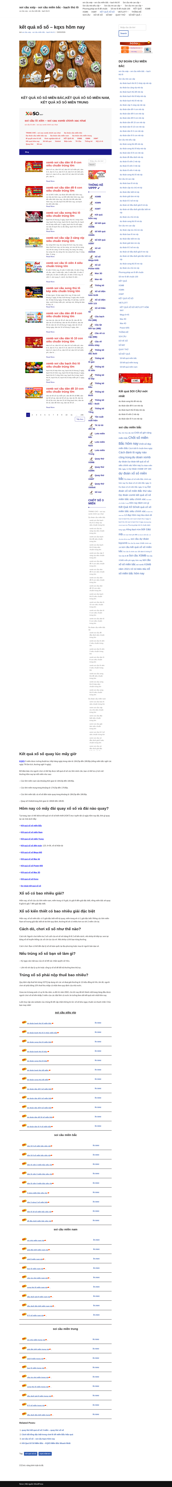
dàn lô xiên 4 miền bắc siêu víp (39, 1183)
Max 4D (123, 323)
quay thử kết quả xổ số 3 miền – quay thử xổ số (43, 1430)
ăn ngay (96, 1405)
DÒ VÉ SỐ (98, 15)
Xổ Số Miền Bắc (138, 569)
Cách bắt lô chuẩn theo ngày (140, 448)
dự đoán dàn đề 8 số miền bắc (39, 1108)
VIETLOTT (123, 303)
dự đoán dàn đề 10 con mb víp (132, 122)
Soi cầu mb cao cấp (127, 79)
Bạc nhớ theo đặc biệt (126, 433)
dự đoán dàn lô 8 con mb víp (131, 153)
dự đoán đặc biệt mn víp (130, 239)
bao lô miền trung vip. (37, 1368)
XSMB (147, 9)
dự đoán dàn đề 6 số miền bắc (39, 1098)
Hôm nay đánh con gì (139, 503)
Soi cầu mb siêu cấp (127, 140)
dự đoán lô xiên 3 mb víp (130, 166)
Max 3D (123, 319)
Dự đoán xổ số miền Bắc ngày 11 (138, 483)
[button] (140, 2)
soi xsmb (140, 564)
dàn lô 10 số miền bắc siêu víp (39, 1212)
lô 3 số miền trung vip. (37, 1405)
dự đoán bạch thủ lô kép (37, 1051)
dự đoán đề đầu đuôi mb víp (131, 157)
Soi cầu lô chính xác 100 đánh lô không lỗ (137, 551)
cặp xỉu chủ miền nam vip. (38, 1278)
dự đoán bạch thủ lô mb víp (131, 101)
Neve (21, 1484)
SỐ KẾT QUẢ (124, 354)
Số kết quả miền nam (128, 367)
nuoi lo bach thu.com (126, 519)
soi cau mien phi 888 (130, 535)
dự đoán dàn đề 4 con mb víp (132, 109)
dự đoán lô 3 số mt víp (129, 201)
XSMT (94, 12)
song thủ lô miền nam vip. (38, 1287)
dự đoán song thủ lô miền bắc (39, 1042)
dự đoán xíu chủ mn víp (129, 268)
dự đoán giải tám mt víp (129, 196)
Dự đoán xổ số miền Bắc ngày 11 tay (133, 487)
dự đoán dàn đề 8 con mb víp (132, 118)
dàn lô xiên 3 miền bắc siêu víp (39, 1174)
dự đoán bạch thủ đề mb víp (131, 92)
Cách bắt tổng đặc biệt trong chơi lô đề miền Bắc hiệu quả (47, 1435)
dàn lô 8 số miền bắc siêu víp (39, 1155)
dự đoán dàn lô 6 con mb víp (131, 135)
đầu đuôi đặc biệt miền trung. (40, 1415)
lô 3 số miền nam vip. (36, 1315)
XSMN (85, 12)
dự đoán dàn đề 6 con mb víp (132, 114)
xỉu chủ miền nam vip (35, 1240)
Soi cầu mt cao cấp (126, 179)
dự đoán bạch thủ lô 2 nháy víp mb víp (135, 83)
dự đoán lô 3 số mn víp (129, 247)
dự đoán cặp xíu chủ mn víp (131, 230)
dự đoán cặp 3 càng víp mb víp (132, 105)
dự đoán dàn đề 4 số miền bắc (39, 1089)
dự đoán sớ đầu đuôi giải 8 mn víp (134, 252)
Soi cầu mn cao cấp (127, 226)
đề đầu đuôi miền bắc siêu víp (39, 1221)
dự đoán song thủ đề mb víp (131, 144)
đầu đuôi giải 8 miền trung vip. (40, 1396)
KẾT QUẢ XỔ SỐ (107, 12)
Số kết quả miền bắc (128, 358)
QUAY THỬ (120, 15)
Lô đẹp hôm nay (132, 515)
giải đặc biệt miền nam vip (37, 1250)
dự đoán (123, 461)
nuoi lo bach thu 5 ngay (135, 522)
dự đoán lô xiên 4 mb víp (130, 170)
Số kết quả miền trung (129, 363)
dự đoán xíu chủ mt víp (129, 217)
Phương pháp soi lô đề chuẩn (95, 9)
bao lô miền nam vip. (36, 1269)
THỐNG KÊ (136, 12)
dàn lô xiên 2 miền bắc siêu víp (39, 1165)
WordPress (38, 1484)
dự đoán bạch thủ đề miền (38, 1070)
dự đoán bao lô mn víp (129, 234)
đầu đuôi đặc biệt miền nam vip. (41, 1306)
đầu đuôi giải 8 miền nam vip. (40, 1297)
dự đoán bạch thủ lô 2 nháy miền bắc (42, 1033)
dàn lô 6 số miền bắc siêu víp (39, 1146)
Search (123, 33)
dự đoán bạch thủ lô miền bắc (39, 1023)
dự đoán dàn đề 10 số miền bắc (39, 1117)
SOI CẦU (86, 15)
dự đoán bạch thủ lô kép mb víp (133, 96)
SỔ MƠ (109, 15)
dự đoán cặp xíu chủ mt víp (131, 188)
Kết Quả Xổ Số (30, 1454)
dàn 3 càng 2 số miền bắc (37, 1202)
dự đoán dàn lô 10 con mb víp (132, 127)
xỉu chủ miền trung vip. (37, 1340)
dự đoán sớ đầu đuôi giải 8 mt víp (134, 205)
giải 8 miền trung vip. (36, 1359)
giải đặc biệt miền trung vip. (39, 1349)
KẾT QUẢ (137, 9)
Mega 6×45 (124, 315)
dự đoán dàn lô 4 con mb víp (131, 131)
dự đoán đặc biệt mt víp (129, 192)
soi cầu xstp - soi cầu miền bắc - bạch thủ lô (38, 32)
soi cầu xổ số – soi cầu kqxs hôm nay (38, 1439)
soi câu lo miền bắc (143, 534)
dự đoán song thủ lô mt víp (131, 221)
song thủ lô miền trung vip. (39, 1387)
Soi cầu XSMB (137, 555)
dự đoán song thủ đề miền (37, 1080)
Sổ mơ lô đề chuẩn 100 (120, 9)
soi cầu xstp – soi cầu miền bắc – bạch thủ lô (101, 3)
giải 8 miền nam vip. (36, 1259)
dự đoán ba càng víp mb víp (131, 88)
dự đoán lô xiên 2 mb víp (130, 162)
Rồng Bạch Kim (133, 529)
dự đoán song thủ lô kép (37, 1061)
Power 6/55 (124, 328)
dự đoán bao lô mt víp (129, 183)
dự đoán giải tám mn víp (130, 243)
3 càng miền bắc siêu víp (37, 1193)
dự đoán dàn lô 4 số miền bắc (39, 1127)
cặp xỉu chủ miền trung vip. (39, 1377)
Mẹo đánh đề (146, 515)
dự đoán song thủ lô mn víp (131, 264)
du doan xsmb (141, 457)
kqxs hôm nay (45, 1454)
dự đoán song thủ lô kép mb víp (133, 149)
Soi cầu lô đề (123, 556)
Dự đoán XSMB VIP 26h (140, 469)
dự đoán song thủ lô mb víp (131, 175)
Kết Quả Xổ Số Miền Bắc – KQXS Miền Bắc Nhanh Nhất (46, 1443)
